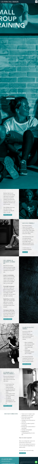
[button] (36, 1)
